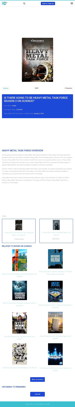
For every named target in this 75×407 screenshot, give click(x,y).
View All (37, 394)
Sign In (44, 3)
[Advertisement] (37, 21)
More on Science (37, 379)
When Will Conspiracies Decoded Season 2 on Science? (20, 368)
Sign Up (51, 3)
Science (5, 88)
